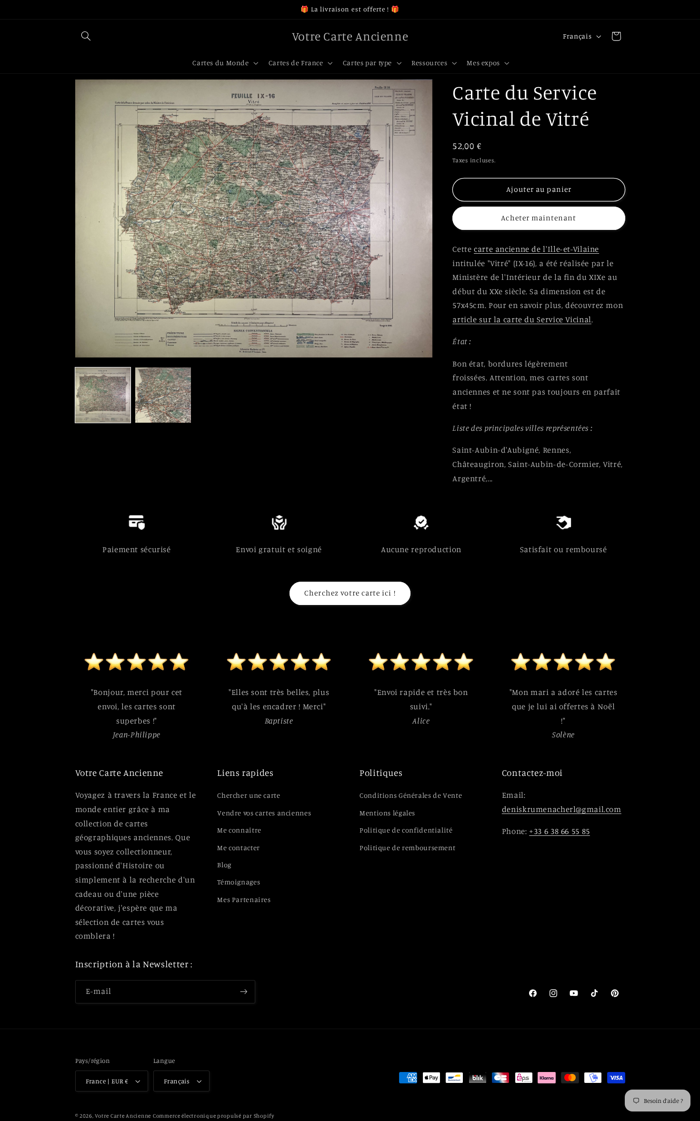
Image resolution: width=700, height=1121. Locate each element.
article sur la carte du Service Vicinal (521, 319)
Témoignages (238, 882)
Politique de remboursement (407, 847)
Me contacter (238, 847)
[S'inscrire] (243, 991)
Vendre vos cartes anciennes (264, 813)
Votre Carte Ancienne (123, 1115)
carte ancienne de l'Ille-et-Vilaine (536, 249)
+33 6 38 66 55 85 (559, 831)
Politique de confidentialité (406, 830)
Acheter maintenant (538, 217)
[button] (86, 36)
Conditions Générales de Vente (411, 795)
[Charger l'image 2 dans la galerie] (162, 395)
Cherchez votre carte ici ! (349, 592)
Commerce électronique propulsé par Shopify (213, 1115)
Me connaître (239, 830)
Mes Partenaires (243, 899)
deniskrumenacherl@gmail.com (561, 809)
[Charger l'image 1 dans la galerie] (102, 395)
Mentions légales (387, 813)
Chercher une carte (248, 795)
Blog (224, 865)
